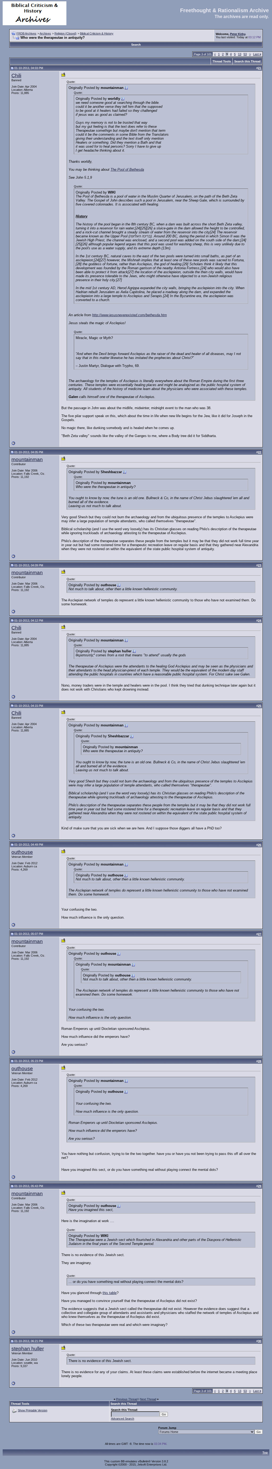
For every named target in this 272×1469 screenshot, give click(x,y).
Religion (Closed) (65, 33)
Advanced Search (122, 1418)
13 (239, 54)
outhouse (22, 852)
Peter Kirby (237, 34)
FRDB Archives (26, 33)
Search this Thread (247, 61)
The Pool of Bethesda (127, 170)
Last (257, 54)
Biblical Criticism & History (96, 33)
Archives (45, 33)
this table (110, 1293)
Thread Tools (221, 61)
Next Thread (148, 1399)
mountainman (27, 459)
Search (136, 44)
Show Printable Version (32, 1410)
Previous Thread (127, 1399)
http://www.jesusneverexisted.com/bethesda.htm (129, 315)
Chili (16, 75)
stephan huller (27, 1348)
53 (245, 54)
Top (265, 1452)
